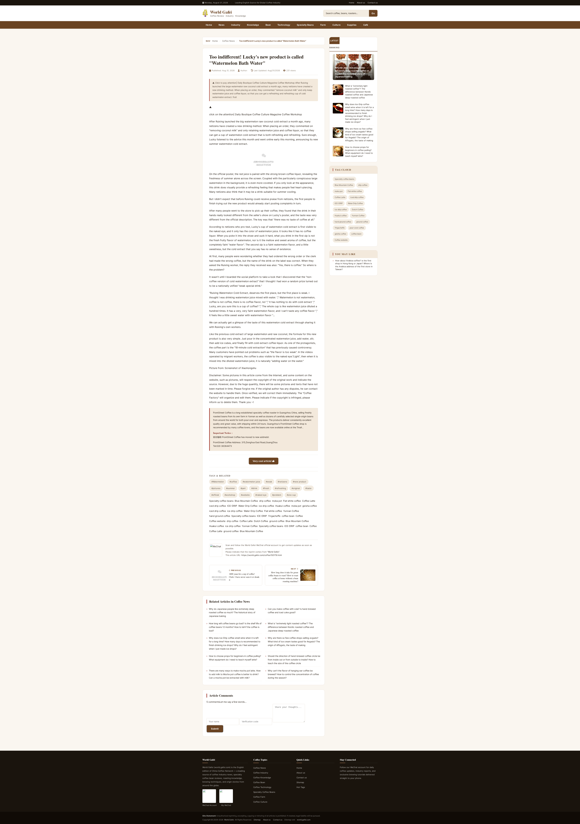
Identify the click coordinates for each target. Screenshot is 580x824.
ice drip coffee (266, 505)
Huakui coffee (282, 505)
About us (361, 3)
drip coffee (265, 500)
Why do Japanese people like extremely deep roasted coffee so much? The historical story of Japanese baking (232, 612)
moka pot (277, 500)
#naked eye (260, 495)
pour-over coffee (357, 228)
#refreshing (280, 488)
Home (351, 3)
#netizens (282, 481)
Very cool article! (262, 461)
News (221, 25)
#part (243, 488)
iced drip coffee (217, 505)
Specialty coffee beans (221, 500)
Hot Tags (300, 787)
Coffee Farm (259, 797)
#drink (254, 488)
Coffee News (228, 41)
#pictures (215, 488)
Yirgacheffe (274, 516)
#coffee (233, 481)
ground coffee (276, 521)
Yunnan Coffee (291, 511)
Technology (283, 25)
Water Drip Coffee (248, 505)
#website (245, 495)
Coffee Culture (260, 802)
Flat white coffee (292, 500)
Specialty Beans (305, 25)
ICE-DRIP (232, 505)
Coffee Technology (262, 787)
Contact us (373, 3)
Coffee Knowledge (262, 777)
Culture (336, 25)
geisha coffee (309, 505)
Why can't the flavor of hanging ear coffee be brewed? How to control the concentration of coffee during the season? (293, 674)
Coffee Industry (260, 772)
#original (296, 488)
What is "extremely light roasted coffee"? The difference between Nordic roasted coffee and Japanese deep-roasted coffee (291, 627)
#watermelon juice (251, 481)
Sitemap (300, 782)
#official (215, 495)
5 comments (213, 701)
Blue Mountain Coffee (246, 500)
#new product (299, 481)
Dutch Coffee (261, 521)
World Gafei (273, 552)
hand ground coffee (219, 516)
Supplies (351, 25)
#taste (308, 488)
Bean (268, 25)
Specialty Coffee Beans (264, 792)
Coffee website (217, 521)
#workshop (230, 495)
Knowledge (253, 25)
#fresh (266, 488)
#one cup (291, 495)
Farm (323, 25)
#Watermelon (217, 481)
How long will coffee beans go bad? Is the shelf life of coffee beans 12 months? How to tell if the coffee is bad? (235, 627)
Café (365, 25)
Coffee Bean (259, 782)
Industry (235, 25)
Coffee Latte (308, 500)
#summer (230, 488)
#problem (276, 495)
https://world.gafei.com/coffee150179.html (261, 555)
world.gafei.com (303, 820)
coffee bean (288, 516)
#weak (269, 481)
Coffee (299, 516)
